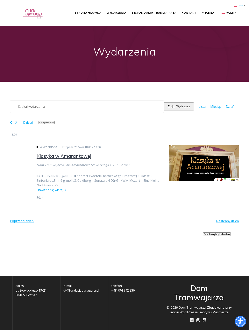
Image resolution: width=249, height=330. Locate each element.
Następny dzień (227, 221)
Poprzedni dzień (22, 221)
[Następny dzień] (16, 122)
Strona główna (88, 12)
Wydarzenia (116, 12)
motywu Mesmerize (214, 312)
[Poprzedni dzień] (11, 122)
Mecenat (209, 12)
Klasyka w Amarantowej (64, 156)
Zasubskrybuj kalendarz (216, 234)
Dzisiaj (28, 122)
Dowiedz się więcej (50, 190)
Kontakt (189, 12)
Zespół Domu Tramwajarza (154, 12)
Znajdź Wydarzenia (179, 106)
